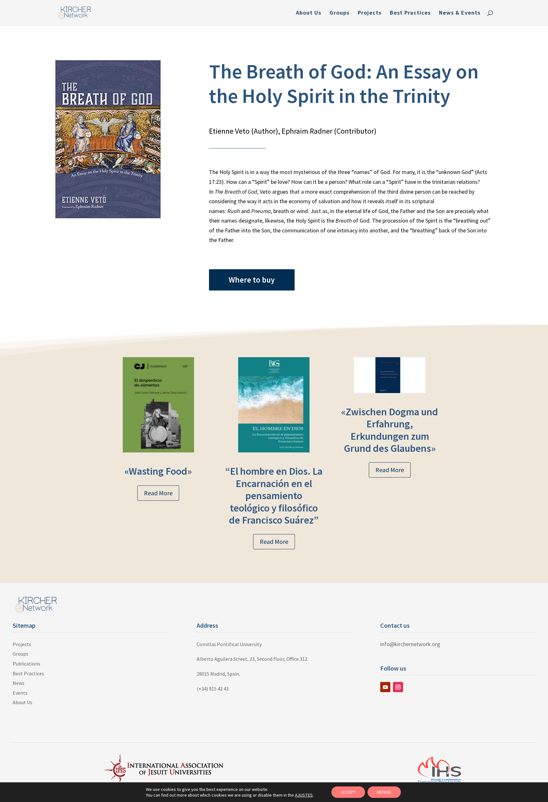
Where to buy (252, 280)
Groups (339, 13)
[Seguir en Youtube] (385, 687)
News (18, 683)
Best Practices (410, 13)
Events (20, 693)
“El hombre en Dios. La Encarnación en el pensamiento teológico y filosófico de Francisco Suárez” (274, 495)
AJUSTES (304, 795)
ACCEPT (348, 792)
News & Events (459, 13)
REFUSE (384, 792)
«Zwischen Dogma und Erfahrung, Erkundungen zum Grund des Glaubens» (389, 430)
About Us (308, 13)
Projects (370, 13)
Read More (158, 493)
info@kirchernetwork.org (410, 644)
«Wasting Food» (158, 471)
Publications (26, 663)
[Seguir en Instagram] (398, 687)
